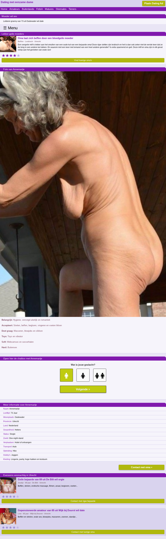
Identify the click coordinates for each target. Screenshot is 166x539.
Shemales (61, 9)
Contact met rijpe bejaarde (83, 501)
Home (4, 9)
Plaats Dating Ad (153, 3)
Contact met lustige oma (83, 532)
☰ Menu (10, 28)
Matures (49, 9)
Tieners (72, 9)
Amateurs (14, 9)
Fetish (39, 9)
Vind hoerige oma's (83, 60)
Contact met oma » (141, 467)
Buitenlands (28, 9)
